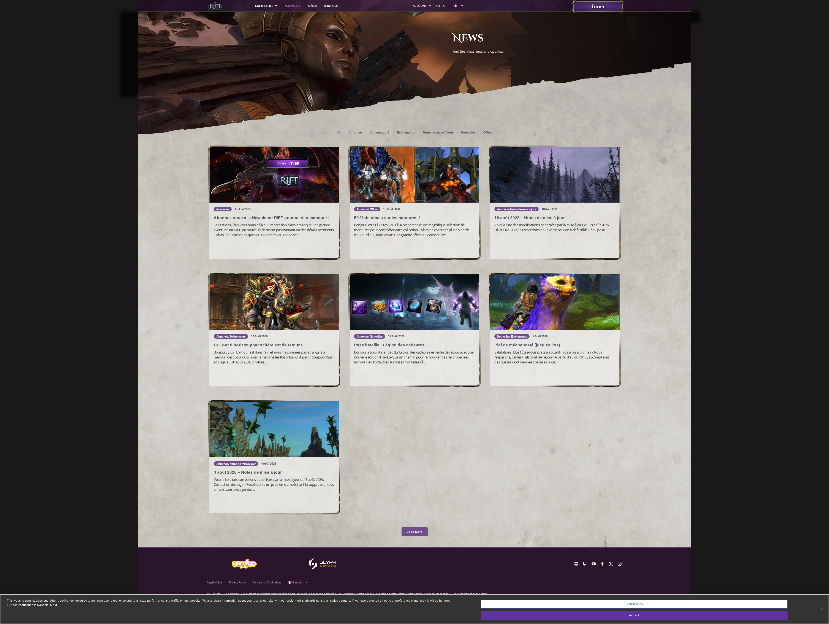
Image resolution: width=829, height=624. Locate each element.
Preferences (634, 604)
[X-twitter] (611, 564)
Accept (634, 615)
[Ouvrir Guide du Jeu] (276, 5)
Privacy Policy (237, 582)
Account (420, 6)
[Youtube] (594, 564)
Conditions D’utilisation (266, 582)
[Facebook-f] (602, 564)
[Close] (822, 608)
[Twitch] (585, 564)
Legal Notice (214, 582)
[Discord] (576, 564)
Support (442, 6)
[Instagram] (619, 564)
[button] (415, 531)
